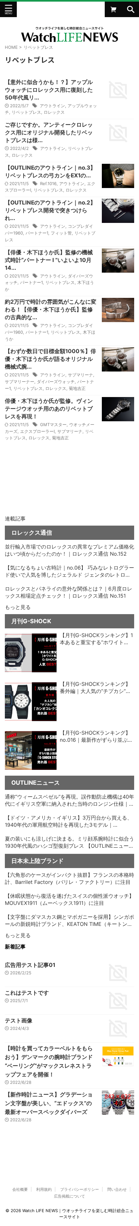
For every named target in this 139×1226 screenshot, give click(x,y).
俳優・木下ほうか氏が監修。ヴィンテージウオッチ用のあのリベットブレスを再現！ (49, 409)
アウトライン (52, 105)
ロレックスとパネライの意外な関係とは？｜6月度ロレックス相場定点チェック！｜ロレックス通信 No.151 (68, 592)
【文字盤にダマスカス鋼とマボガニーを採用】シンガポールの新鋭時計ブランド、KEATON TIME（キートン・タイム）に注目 (69, 921)
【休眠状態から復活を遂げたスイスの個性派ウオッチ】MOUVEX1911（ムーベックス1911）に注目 (69, 899)
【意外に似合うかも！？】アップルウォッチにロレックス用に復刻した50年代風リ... (49, 90)
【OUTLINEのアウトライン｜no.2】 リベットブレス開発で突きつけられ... (53, 210)
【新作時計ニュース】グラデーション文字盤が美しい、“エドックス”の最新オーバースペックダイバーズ (49, 1103)
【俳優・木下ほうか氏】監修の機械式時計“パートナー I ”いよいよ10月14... (49, 260)
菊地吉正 (77, 388)
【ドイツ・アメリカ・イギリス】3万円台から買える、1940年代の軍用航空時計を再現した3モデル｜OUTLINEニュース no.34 (68, 821)
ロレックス (54, 112)
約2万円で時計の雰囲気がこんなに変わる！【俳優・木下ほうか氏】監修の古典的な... (50, 309)
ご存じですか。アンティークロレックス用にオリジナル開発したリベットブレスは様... (49, 132)
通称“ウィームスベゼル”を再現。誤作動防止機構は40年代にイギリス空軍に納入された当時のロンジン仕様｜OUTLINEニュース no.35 (69, 800)
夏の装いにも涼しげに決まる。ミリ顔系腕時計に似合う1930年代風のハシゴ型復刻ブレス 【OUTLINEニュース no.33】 (69, 842)
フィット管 (61, 233)
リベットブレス (26, 112)
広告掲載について (69, 1196)
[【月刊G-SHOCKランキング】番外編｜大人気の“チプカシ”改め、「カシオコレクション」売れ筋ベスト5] (31, 701)
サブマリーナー (19, 381)
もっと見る (18, 607)
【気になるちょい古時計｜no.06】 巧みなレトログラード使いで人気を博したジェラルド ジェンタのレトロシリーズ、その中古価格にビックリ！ (69, 571)
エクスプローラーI (37, 431)
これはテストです (27, 993)
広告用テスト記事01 (30, 965)
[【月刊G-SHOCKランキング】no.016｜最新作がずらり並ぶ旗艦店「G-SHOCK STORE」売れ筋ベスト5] (31, 750)
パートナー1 (37, 233)
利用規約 (44, 1189)
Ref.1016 (48, 183)
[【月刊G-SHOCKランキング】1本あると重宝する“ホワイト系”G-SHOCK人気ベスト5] (31, 653)
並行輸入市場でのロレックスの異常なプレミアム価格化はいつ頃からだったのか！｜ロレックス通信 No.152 (69, 550)
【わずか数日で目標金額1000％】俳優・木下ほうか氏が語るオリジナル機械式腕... (50, 359)
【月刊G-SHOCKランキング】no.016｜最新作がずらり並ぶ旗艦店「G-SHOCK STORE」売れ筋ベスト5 (97, 736)
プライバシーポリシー (79, 1189)
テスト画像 (18, 1020)
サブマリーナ (80, 374)
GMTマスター (53, 424)
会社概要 (20, 1189)
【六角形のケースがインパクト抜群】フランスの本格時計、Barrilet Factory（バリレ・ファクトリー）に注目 (69, 878)
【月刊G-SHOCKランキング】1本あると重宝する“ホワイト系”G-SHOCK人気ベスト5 (96, 639)
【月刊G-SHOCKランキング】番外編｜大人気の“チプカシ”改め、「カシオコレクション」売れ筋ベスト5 (96, 688)
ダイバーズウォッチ (56, 381)
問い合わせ (117, 1189)
